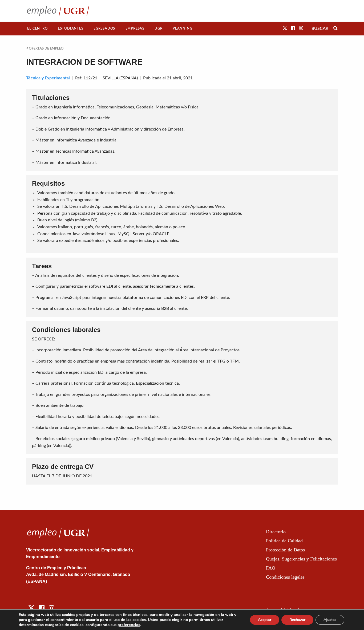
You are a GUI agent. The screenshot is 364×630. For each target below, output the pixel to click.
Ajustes (329, 619)
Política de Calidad (284, 540)
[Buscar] (335, 28)
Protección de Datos (285, 549)
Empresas (135, 28)
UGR (158, 28)
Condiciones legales (285, 577)
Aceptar (264, 619)
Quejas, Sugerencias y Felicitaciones (301, 559)
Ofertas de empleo (46, 48)
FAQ (270, 568)
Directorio (276, 531)
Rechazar (297, 619)
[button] (285, 28)
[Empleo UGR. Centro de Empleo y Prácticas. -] (58, 10)
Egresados (104, 28)
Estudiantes (70, 28)
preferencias (129, 624)
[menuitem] (37, 28)
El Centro (37, 28)
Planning (182, 28)
